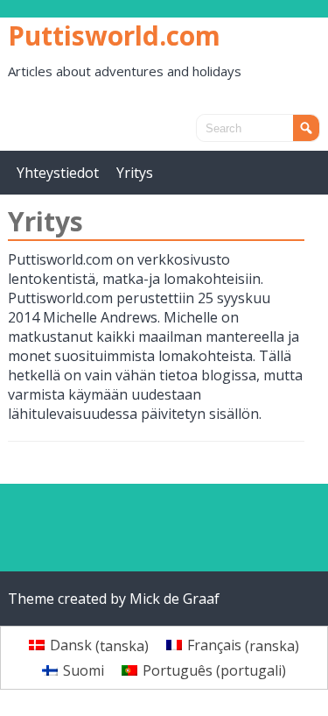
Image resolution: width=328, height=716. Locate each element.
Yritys (134, 172)
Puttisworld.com (114, 35)
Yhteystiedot (58, 172)
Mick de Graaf (174, 598)
